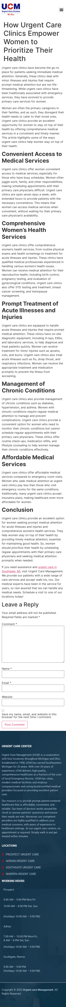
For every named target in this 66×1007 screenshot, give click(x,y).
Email (6, 682)
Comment (9, 624)
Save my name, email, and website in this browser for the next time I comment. (29, 715)
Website (7, 696)
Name (7, 668)
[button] (61, 10)
